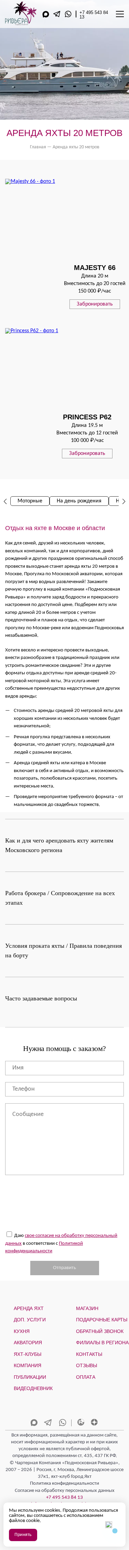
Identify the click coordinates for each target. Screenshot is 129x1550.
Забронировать (95, 304)
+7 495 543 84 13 (93, 14)
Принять (23, 1534)
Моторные (30, 501)
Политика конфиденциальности (64, 1483)
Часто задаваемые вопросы (41, 998)
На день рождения (79, 501)
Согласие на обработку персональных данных (65, 1490)
